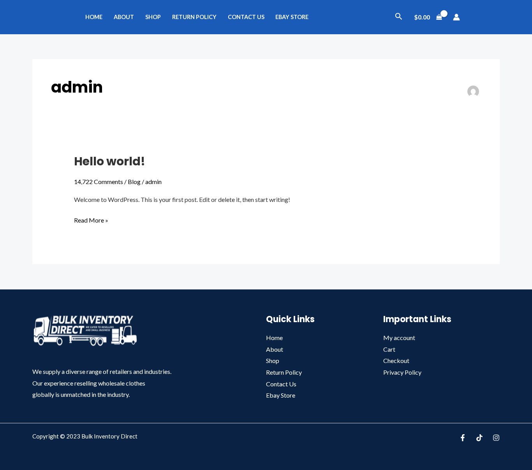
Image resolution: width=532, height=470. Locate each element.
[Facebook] (462, 437)
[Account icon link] (456, 17)
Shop (153, 17)
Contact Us (246, 17)
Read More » (91, 219)
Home (93, 17)
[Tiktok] (479, 437)
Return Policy (194, 17)
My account (399, 337)
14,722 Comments (98, 181)
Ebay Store (291, 17)
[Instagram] (496, 437)
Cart (389, 349)
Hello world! (109, 161)
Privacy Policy (402, 372)
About (124, 17)
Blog (134, 181)
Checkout (396, 360)
